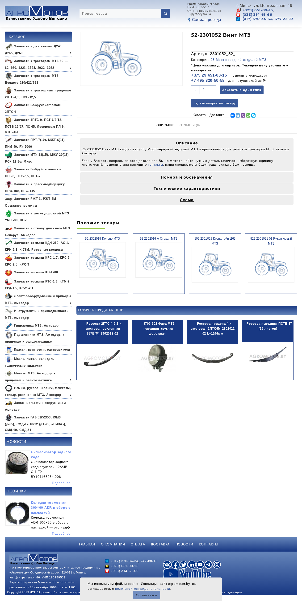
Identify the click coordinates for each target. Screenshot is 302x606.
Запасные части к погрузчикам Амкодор (35, 406)
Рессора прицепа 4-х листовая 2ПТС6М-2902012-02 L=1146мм (213, 328)
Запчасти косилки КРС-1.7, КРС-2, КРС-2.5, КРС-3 (38, 261)
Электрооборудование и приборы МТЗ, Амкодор (38, 300)
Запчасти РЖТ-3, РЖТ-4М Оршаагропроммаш (30, 202)
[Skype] (253, 115)
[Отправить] (165, 13)
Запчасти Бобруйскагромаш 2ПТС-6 (33, 108)
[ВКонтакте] (233, 115)
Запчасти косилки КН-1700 (36, 272)
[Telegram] (238, 115)
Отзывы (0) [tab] (190, 125)
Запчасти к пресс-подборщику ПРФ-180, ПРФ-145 (35, 187)
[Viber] (243, 115)
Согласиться (146, 595)
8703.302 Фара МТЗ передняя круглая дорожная (159, 328)
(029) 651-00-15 (258, 10)
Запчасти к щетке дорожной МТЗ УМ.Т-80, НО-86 (37, 217)
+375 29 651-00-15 (209, 75)
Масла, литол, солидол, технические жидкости (29, 362)
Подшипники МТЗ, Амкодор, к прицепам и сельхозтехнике (34, 338)
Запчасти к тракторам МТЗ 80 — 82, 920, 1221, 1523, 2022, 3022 (36, 64)
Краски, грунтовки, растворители (42, 349)
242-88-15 (149, 561)
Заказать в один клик (241, 90)
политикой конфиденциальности (142, 588)
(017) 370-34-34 (258, 18)
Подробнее (61, 483)
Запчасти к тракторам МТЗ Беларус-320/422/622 (32, 79)
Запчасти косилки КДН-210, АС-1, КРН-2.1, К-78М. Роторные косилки (37, 246)
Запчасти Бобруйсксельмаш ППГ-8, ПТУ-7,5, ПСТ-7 (33, 173)
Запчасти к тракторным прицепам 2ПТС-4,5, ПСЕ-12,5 (38, 94)
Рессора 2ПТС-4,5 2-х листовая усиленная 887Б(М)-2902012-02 (103, 328)
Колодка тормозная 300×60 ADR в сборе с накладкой (51, 507)
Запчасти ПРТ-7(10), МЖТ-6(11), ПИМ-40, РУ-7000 (35, 143)
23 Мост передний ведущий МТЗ (238, 59)
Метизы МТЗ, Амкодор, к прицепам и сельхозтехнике (30, 377)
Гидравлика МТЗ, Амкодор (36, 326)
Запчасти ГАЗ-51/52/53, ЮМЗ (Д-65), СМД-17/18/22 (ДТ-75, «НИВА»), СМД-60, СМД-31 (35, 424)
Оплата (199, 115)
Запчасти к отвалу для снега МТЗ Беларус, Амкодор (37, 231)
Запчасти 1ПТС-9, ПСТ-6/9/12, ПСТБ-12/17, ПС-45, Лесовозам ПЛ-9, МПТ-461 (35, 126)
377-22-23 (284, 18)
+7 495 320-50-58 (208, 80)
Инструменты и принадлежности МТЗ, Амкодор (37, 314)
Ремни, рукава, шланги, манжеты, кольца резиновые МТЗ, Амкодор (38, 391)
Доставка (217, 115)
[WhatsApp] (248, 115)
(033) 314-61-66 (257, 14)
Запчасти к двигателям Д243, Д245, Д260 (34, 50)
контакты (155, 164)
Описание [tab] (165, 125)
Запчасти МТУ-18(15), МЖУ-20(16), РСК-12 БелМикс (37, 158)
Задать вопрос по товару (214, 103)
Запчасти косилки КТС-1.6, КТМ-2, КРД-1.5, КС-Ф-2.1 (38, 285)
